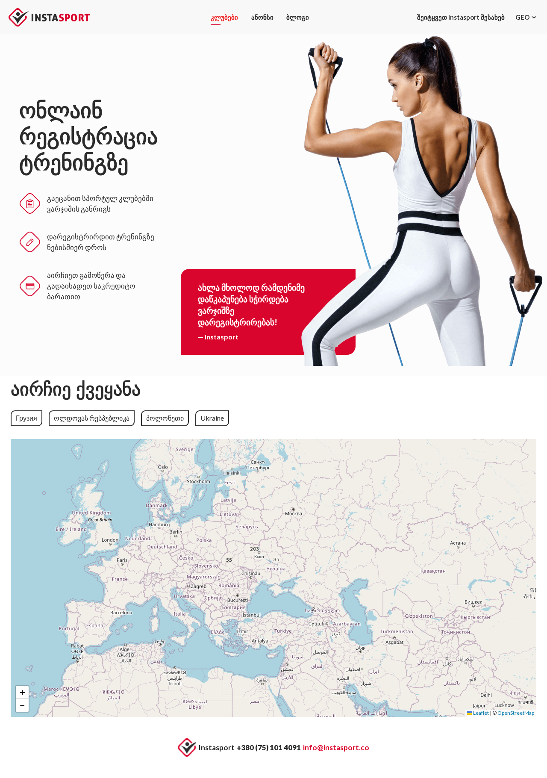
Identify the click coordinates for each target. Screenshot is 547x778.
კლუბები (224, 17)
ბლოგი (297, 17)
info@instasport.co (336, 747)
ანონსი (262, 17)
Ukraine (212, 418)
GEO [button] (522, 17)
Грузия (26, 418)
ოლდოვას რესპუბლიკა (91, 418)
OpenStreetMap (515, 713)
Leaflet (480, 713)
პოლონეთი (165, 418)
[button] (258, 553)
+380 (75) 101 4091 (269, 747)
